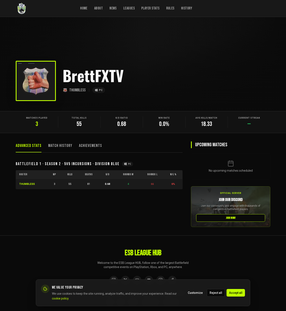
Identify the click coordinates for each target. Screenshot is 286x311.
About (98, 8)
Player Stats (150, 8)
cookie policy (60, 298)
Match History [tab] (60, 145)
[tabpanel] (99, 175)
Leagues (129, 8)
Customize (195, 292)
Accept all (235, 292)
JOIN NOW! (231, 218)
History (186, 8)
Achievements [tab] (90, 145)
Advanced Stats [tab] (28, 145)
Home (84, 8)
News (113, 8)
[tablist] (99, 147)
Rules (170, 8)
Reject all (216, 292)
